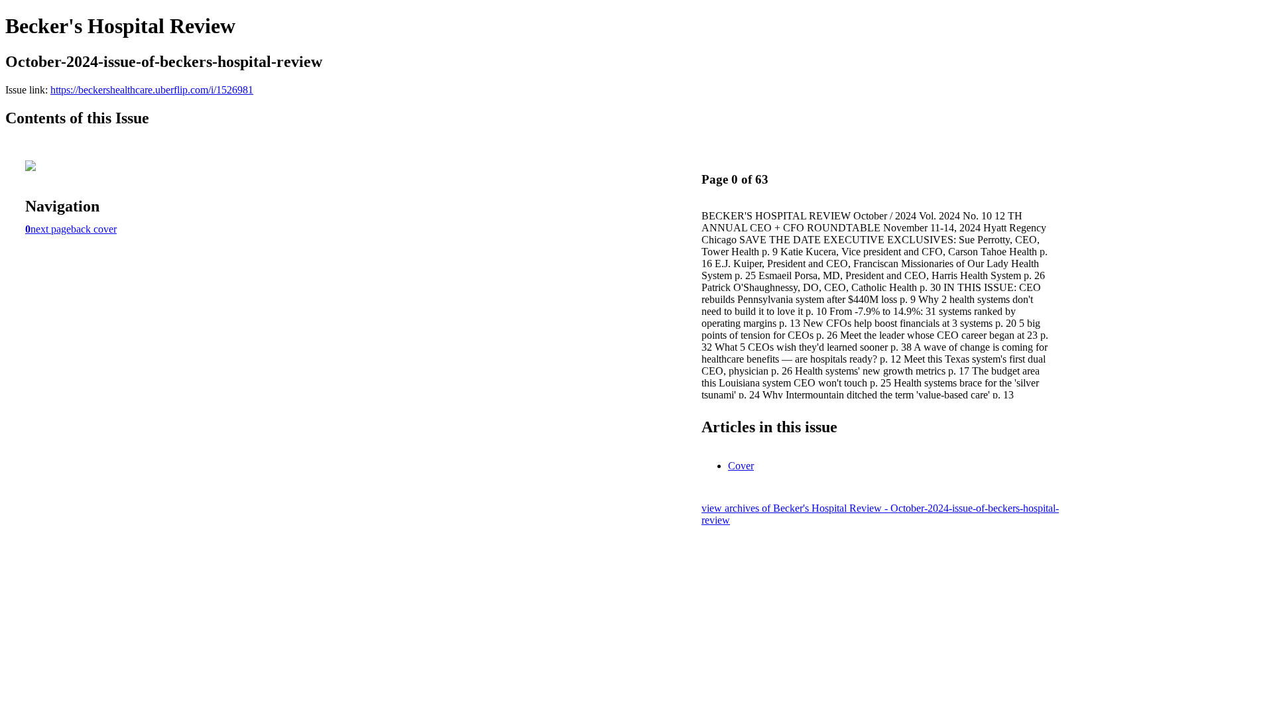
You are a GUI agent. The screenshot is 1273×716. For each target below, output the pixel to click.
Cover (741, 465)
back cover (94, 229)
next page (50, 229)
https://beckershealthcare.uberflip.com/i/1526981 (151, 89)
